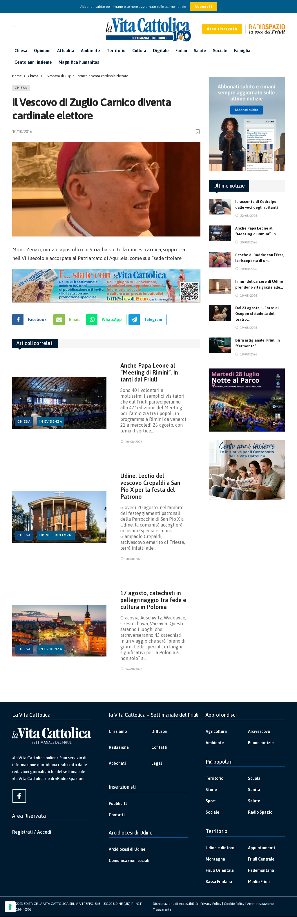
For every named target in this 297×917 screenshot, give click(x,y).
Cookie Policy (234, 904)
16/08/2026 (133, 669)
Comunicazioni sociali (129, 860)
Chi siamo (118, 731)
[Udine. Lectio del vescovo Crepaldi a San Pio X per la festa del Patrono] (59, 516)
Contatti (159, 747)
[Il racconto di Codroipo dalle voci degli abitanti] (220, 206)
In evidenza (50, 421)
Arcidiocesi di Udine (127, 849)
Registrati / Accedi (31, 832)
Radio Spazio (260, 812)
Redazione (119, 747)
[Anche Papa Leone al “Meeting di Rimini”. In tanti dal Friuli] (59, 403)
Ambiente (215, 742)
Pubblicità (118, 803)
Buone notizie (261, 742)
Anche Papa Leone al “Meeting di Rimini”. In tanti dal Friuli (149, 372)
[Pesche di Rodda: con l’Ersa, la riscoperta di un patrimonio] (220, 260)
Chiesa (21, 87)
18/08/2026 (133, 559)
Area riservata (222, 29)
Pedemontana (261, 870)
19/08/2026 (248, 296)
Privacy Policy (210, 904)
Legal (156, 763)
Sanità (254, 789)
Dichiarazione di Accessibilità (175, 904)
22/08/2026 (248, 216)
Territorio (214, 778)
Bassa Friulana (219, 881)
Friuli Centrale (261, 859)
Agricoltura (216, 731)
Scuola (254, 778)
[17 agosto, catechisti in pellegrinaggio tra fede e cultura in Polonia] (59, 630)
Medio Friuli (259, 881)
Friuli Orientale (220, 870)
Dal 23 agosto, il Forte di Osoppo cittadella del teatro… (257, 314)
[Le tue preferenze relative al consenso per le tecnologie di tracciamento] (10, 906)
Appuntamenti (261, 848)
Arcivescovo (259, 731)
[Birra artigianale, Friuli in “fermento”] (220, 345)
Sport (211, 801)
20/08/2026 (133, 442)
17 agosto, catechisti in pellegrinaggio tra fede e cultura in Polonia (153, 600)
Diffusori (159, 731)
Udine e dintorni (56, 535)
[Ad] (106, 285)
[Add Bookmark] (198, 132)
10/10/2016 (22, 131)
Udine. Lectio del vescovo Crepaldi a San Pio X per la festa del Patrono (150, 486)
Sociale (212, 812)
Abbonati (203, 7)
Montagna (215, 859)
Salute (254, 801)
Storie (211, 789)
